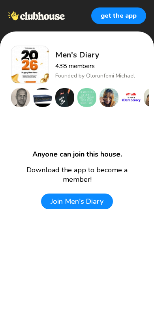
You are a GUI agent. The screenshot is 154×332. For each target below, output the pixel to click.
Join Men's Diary (77, 201)
